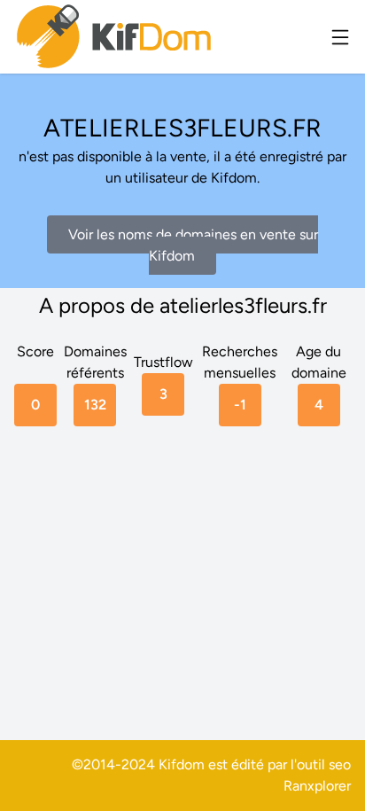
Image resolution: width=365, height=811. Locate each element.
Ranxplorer (317, 785)
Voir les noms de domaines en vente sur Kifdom (193, 245)
